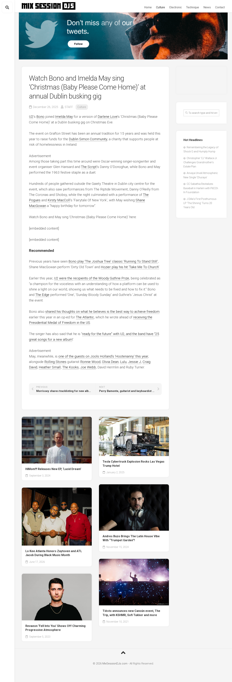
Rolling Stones (55, 362)
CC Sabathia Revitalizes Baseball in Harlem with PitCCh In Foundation (200, 188)
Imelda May (64, 117)
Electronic (175, 7)
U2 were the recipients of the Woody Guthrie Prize (91, 278)
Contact (220, 7)
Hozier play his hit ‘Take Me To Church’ (130, 267)
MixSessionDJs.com (114, 663)
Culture (160, 7)
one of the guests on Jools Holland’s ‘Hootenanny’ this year (103, 356)
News (207, 7)
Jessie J (134, 362)
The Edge (42, 295)
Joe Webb (88, 367)
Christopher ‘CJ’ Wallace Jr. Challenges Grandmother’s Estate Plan (200, 162)
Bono (40, 117)
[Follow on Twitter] (123, 36)
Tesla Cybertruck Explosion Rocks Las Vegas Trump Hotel (133, 463)
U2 (31, 117)
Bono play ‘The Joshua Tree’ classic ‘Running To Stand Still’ (113, 261)
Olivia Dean (110, 362)
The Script (89, 167)
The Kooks (70, 367)
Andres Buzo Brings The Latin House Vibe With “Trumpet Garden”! (131, 538)
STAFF (69, 107)
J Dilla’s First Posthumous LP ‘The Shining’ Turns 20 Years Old (199, 203)
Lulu (123, 362)
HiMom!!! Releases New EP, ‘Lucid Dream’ (53, 469)
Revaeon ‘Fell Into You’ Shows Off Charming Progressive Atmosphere (55, 628)
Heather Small (50, 367)
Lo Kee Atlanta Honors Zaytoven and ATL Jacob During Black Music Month (53, 553)
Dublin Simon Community (88, 139)
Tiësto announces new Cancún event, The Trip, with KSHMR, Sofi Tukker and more (131, 613)
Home (148, 7)
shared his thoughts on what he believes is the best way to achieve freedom (102, 311)
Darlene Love (107, 117)
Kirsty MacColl (59, 200)
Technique (192, 7)
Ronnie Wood (90, 362)
